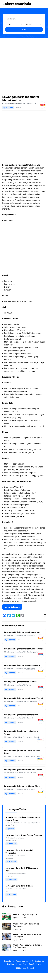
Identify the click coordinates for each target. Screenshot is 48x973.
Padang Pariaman (11, 840)
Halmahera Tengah (32, 737)
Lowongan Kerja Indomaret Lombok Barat (23, 769)
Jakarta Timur (10, 825)
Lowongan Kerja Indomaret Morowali (21, 715)
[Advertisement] (24, 65)
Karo (7, 891)
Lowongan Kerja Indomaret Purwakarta (22, 665)
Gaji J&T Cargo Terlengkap (25, 914)
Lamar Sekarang (12, 607)
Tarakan (29, 685)
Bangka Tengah (32, 701)
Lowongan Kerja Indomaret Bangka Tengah (23, 698)
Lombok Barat (31, 773)
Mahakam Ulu (31, 103)
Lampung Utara (10, 876)
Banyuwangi (30, 635)
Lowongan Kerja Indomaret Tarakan (20, 682)
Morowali (29, 718)
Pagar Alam (30, 789)
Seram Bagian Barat (33, 756)
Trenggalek (9, 858)
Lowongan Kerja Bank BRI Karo (19, 886)
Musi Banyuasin (32, 652)
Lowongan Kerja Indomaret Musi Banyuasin (24, 649)
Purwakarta (30, 668)
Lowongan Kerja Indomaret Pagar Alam (22, 786)
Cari (24, 29)
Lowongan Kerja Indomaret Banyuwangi (22, 632)
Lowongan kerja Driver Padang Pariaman (23, 835)
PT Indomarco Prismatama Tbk (13, 103)
